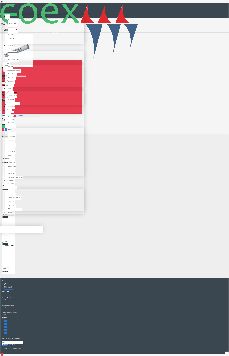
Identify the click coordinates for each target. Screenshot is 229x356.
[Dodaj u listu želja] (3, 164)
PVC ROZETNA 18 (6, 239)
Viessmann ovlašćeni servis (8, 305)
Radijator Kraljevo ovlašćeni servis (9, 312)
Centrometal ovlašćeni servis (8, 297)
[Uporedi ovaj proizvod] (4, 164)
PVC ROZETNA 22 (6, 267)
